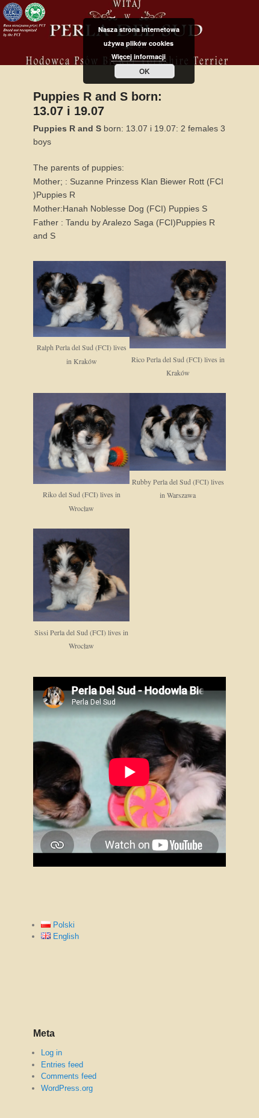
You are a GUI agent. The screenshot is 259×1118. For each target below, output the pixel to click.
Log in (51, 1052)
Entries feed (62, 1064)
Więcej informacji (138, 56)
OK (144, 71)
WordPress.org (67, 1088)
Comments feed (68, 1076)
